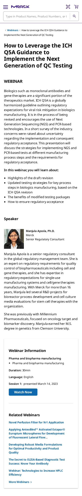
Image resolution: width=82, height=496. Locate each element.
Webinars (12, 30)
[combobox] (41, 16)
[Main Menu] (5, 7)
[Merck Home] (20, 6)
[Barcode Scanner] (68, 6)
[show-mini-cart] (76, 6)
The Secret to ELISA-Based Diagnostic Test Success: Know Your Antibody (37, 461)
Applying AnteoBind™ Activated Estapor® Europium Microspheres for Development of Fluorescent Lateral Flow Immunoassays (37, 435)
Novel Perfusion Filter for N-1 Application (36, 422)
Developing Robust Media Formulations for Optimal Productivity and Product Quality (35, 448)
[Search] (74, 16)
